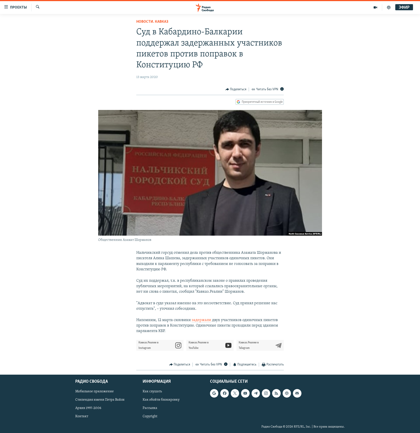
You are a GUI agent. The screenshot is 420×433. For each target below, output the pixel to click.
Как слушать (152, 391)
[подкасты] (388, 7)
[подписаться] (297, 393)
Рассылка (150, 408)
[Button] (236, 89)
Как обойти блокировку (161, 400)
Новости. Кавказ (152, 22)
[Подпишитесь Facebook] (224, 393)
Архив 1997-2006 (88, 408)
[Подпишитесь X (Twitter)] (235, 393)
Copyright (150, 416)
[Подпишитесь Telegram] (256, 393)
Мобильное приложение (94, 391)
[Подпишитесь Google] (214, 393)
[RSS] (276, 393)
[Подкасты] (287, 393)
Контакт (81, 416)
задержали (201, 320)
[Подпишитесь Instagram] (266, 393)
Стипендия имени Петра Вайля (99, 400)
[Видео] (375, 7)
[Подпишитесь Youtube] (245, 393)
